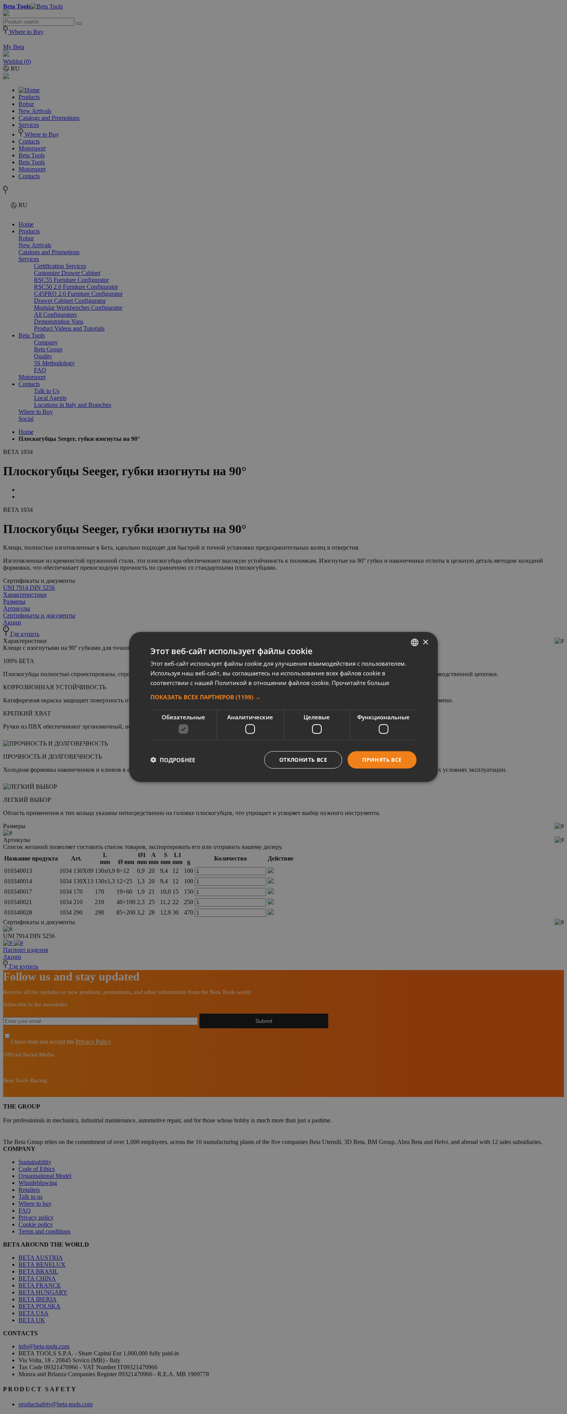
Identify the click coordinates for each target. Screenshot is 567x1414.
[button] (283, 696)
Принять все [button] (382, 759)
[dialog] (283, 707)
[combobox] (414, 642)
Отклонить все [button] (303, 759)
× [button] (425, 642)
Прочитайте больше (360, 682)
